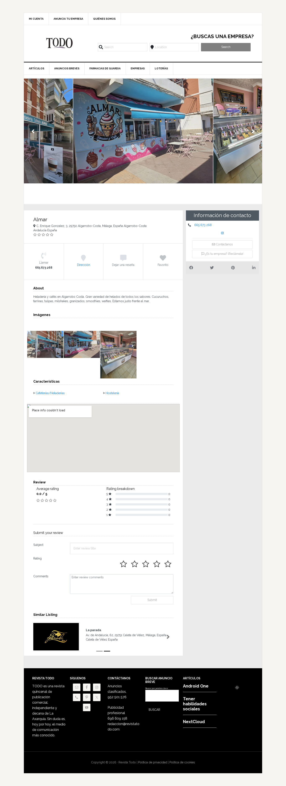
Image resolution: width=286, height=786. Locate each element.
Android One (196, 686)
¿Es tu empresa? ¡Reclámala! (223, 253)
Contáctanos (224, 244)
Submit (152, 600)
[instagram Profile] (222, 233)
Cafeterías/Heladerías (50, 393)
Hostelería (112, 393)
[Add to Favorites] (163, 259)
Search (226, 47)
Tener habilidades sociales (195, 703)
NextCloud (194, 721)
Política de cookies (182, 762)
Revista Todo (59, 43)
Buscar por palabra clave (156, 688)
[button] (38, 637)
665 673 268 (203, 225)
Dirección (83, 265)
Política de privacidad (152, 762)
